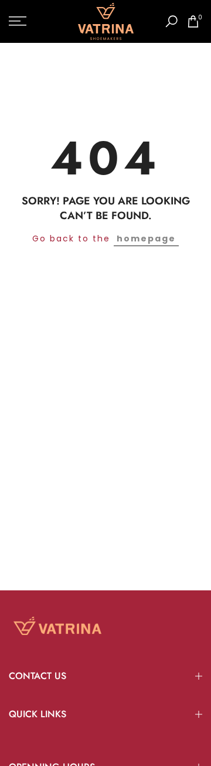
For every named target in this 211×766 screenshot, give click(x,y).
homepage (146, 238)
